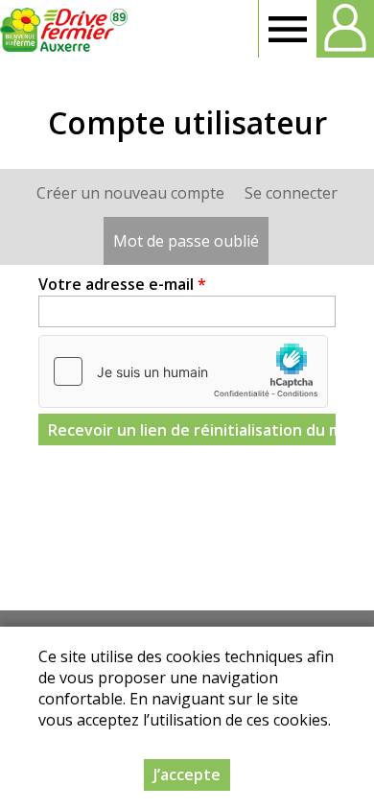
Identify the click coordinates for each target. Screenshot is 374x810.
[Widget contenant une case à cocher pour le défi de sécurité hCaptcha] (183, 371)
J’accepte (187, 774)
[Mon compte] (345, 29)
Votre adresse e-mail (122, 284)
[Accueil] (64, 29)
